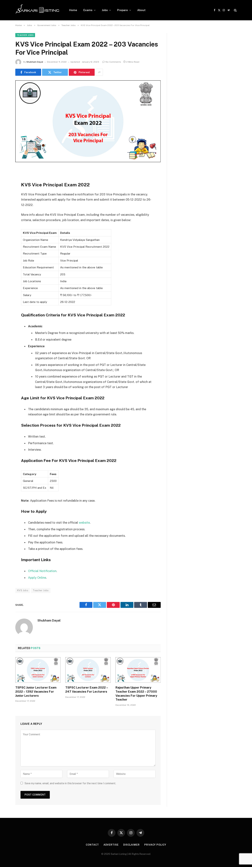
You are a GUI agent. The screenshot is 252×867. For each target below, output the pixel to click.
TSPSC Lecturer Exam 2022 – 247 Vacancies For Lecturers (86, 689)
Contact (92, 844)
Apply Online (37, 577)
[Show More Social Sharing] (99, 72)
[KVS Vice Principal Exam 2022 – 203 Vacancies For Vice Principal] (88, 127)
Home (73, 10)
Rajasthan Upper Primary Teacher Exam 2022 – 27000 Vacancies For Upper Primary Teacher (136, 693)
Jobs (105, 10)
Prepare (122, 10)
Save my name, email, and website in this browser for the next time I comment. (70, 783)
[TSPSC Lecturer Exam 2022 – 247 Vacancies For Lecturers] (88, 670)
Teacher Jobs (25, 35)
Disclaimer (131, 844)
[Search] (235, 10)
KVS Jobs (22, 590)
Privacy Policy (155, 844)
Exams (87, 10)
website (84, 522)
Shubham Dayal (34, 62)
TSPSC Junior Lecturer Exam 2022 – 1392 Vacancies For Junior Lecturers (35, 691)
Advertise (111, 844)
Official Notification (42, 571)
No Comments (113, 62)
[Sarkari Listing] (37, 10)
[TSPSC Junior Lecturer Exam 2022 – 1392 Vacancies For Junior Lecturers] (38, 670)
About (141, 10)
